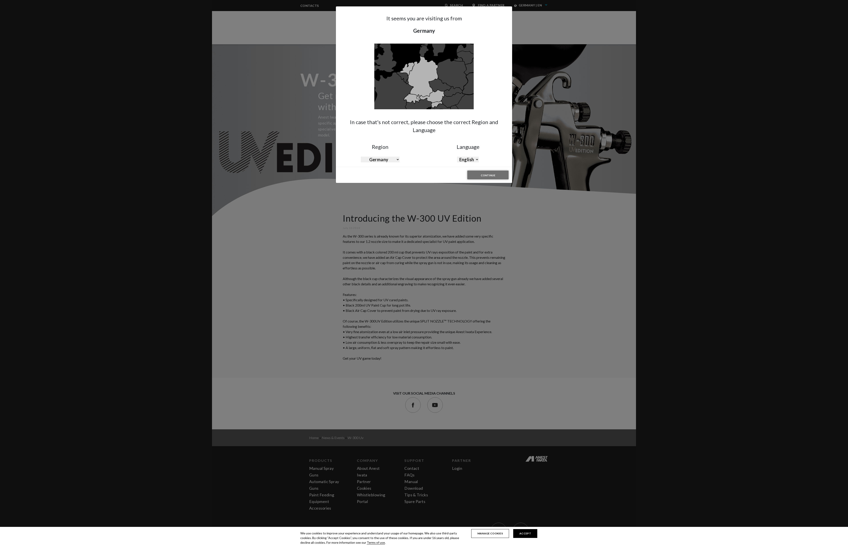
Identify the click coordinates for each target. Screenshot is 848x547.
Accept (525, 533)
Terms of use (376, 542)
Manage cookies (490, 533)
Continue (488, 175)
